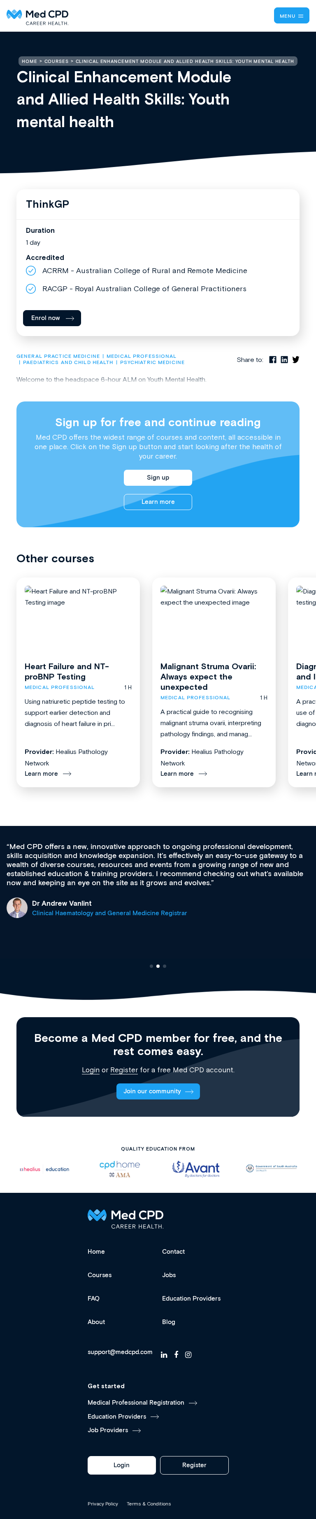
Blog (168, 1322)
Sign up (158, 478)
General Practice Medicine (58, 356)
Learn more (158, 502)
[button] (151, 966)
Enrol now (45, 318)
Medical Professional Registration (136, 1403)
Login (91, 1070)
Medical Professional (142, 356)
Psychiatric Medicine (152, 362)
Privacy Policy (103, 1504)
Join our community (152, 1091)
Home (96, 1252)
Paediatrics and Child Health (68, 362)
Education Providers (191, 1299)
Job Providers (108, 1430)
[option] (44, 1169)
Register (124, 1070)
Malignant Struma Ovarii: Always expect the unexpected (208, 676)
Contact (173, 1252)
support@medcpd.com (120, 1352)
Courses (100, 1275)
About (96, 1322)
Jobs (169, 1275)
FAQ (94, 1299)
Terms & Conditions (149, 1504)
